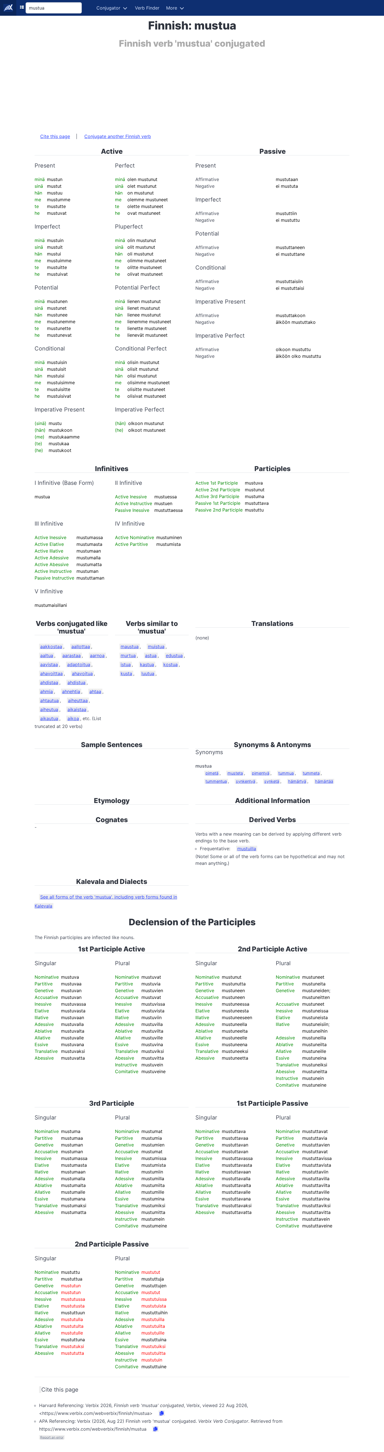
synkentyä (245, 781)
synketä (271, 781)
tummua (286, 773)
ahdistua (76, 682)
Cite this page (55, 136)
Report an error (52, 1437)
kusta (126, 673)
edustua (174, 655)
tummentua (216, 781)
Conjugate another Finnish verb (117, 136)
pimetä (211, 773)
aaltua (46, 655)
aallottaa (80, 646)
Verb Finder (147, 8)
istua (126, 664)
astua (151, 655)
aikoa (73, 718)
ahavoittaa (51, 673)
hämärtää (324, 781)
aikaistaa (76, 709)
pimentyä (260, 773)
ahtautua (49, 700)
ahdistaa (49, 682)
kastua (147, 664)
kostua (170, 664)
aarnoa (97, 655)
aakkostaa (51, 646)
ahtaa (95, 691)
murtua (128, 655)
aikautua (49, 718)
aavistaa (49, 664)
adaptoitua (78, 664)
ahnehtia (71, 691)
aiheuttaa (78, 700)
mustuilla (246, 848)
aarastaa (71, 655)
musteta (235, 773)
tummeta (311, 773)
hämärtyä (297, 781)
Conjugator (108, 8)
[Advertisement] (192, 88)
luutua (147, 673)
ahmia (46, 691)
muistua (156, 646)
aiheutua (49, 709)
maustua (130, 646)
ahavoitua (82, 673)
